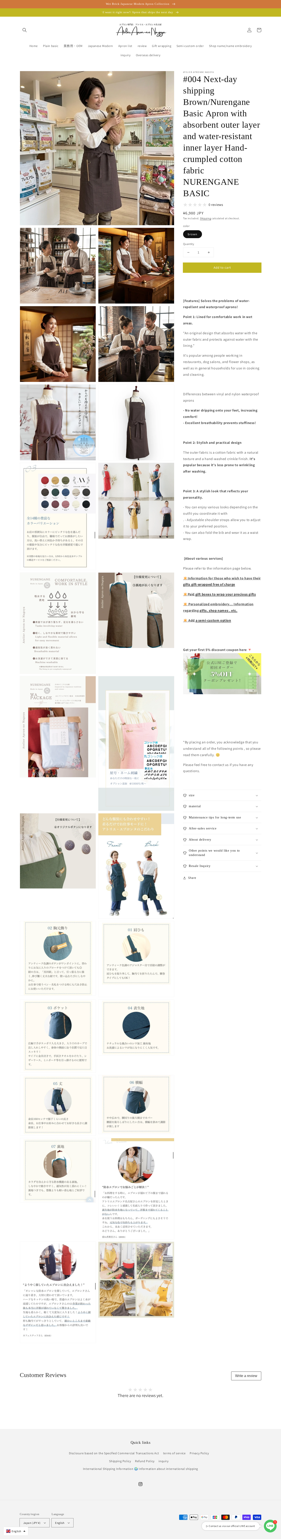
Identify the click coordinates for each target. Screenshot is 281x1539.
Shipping (205, 218)
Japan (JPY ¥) (31, 1523)
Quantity (188, 244)
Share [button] (192, 878)
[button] (24, 30)
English (59, 1523)
